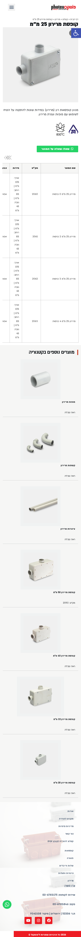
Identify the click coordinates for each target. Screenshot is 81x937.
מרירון (57, 19)
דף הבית (74, 19)
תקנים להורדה (66, 818)
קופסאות (69, 850)
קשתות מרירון (68, 465)
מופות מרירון (68, 401)
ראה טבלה (70, 412)
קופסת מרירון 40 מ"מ (64, 655)
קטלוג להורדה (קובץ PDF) (60, 841)
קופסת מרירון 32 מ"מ (64, 719)
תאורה (70, 858)
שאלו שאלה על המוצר (55, 149)
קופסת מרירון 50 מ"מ (64, 592)
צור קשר (69, 833)
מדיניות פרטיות (65, 826)
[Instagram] (38, 920)
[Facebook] (48, 920)
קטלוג (65, 19)
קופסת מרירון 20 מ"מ (64, 782)
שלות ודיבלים (66, 865)
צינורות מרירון (67, 528)
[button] (76, 33)
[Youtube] (28, 920)
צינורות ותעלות (65, 873)
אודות (70, 811)
